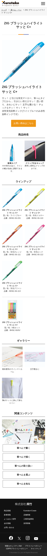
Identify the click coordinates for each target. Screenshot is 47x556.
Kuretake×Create (30, 511)
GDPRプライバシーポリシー (17, 549)
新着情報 (7, 515)
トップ (4, 10)
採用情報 (27, 523)
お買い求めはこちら (24, 123)
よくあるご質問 (10, 519)
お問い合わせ (9, 527)
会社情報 (7, 523)
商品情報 (7, 511)
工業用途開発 (29, 519)
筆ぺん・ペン (16, 10)
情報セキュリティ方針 (13, 546)
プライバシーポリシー (33, 546)
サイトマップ (36, 549)
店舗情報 (27, 515)
